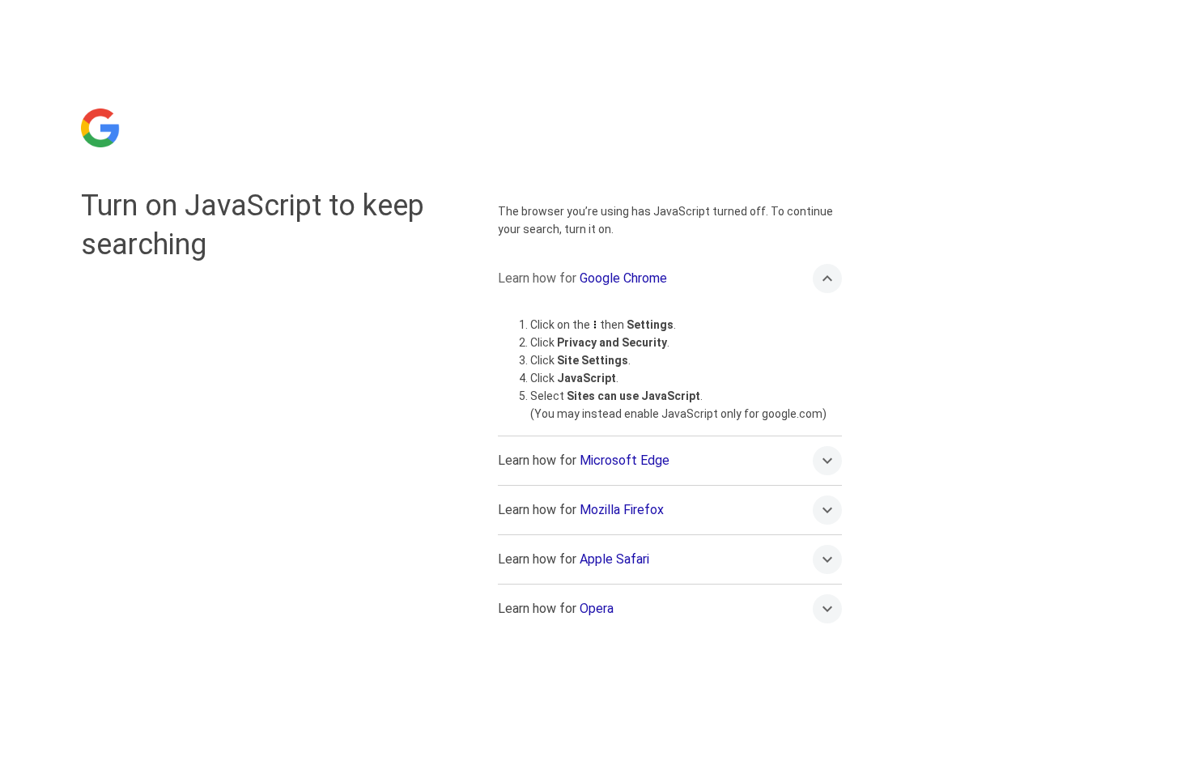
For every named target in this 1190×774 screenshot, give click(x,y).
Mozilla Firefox (622, 509)
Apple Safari (614, 559)
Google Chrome (623, 278)
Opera (597, 608)
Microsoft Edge (624, 460)
